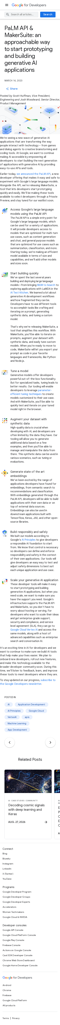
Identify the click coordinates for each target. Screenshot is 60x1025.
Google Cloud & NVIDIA (15, 917)
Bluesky (6, 858)
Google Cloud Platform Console (19, 935)
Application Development (31, 704)
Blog (5, 853)
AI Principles (29, 539)
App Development (17, 729)
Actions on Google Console (17, 950)
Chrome (7, 990)
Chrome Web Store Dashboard (19, 960)
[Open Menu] (7, 5)
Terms (6, 1018)
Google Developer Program (17, 891)
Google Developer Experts (16, 901)
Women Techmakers (13, 912)
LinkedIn (7, 868)
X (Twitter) (8, 873)
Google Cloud (36, 710)
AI (9, 704)
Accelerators (9, 907)
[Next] (50, 742)
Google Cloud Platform (15, 1000)
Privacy (16, 1018)
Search (47, 14)
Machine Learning (17, 723)
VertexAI (12, 717)
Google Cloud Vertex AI (24, 629)
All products (9, 1005)
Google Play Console (13, 940)
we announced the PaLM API (33, 174)
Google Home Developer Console (20, 965)
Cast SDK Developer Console (17, 955)
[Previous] (9, 742)
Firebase (7, 995)
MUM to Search (46, 285)
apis (27, 717)
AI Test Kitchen (19, 292)
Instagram (8, 863)
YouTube (7, 878)
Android (7, 985)
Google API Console (13, 930)
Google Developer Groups (16, 896)
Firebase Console (11, 945)
